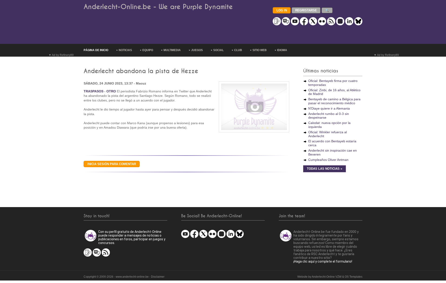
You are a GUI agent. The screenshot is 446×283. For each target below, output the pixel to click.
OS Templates (353, 276)
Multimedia (172, 50)
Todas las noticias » (324, 168)
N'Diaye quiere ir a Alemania (329, 108)
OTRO (111, 91)
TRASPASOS (93, 91)
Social (218, 50)
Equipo (147, 50)
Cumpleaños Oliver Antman (328, 160)
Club (238, 50)
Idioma (282, 50)
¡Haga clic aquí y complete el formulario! (322, 261)
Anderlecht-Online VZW (326, 276)
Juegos (197, 50)
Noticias (125, 50)
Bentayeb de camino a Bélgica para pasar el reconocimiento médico (334, 101)
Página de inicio (96, 50)
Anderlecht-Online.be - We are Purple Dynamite (158, 6)
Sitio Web (260, 50)
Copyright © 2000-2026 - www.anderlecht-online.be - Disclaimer (124, 276)
